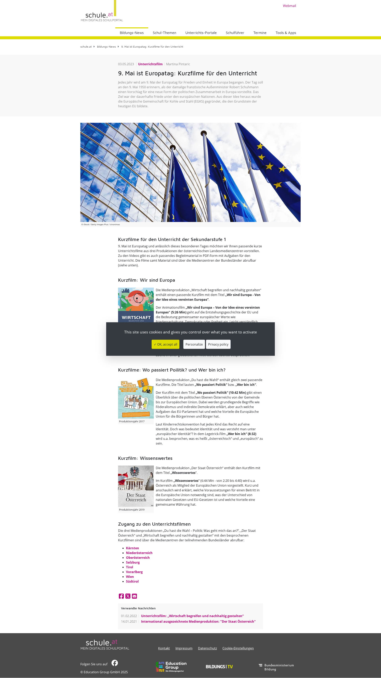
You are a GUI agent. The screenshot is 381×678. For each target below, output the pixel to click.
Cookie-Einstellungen (238, 648)
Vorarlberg (134, 572)
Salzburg (133, 562)
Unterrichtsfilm (150, 64)
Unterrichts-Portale (201, 33)
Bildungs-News (132, 33)
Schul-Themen (164, 33)
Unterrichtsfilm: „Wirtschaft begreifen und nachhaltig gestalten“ (192, 616)
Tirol (129, 567)
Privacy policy (218, 344)
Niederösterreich (139, 553)
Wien (130, 576)
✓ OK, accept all (165, 344)
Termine (260, 33)
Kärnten (132, 548)
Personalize (194, 344)
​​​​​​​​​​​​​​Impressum (183, 648)
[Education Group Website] (171, 667)
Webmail (289, 6)
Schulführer (235, 33)
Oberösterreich (138, 557)
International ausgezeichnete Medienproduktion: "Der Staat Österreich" (198, 621)
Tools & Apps (286, 33)
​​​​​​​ (114, 664)
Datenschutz (207, 648)
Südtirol (132, 581)
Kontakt (164, 648)
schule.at (86, 46)
